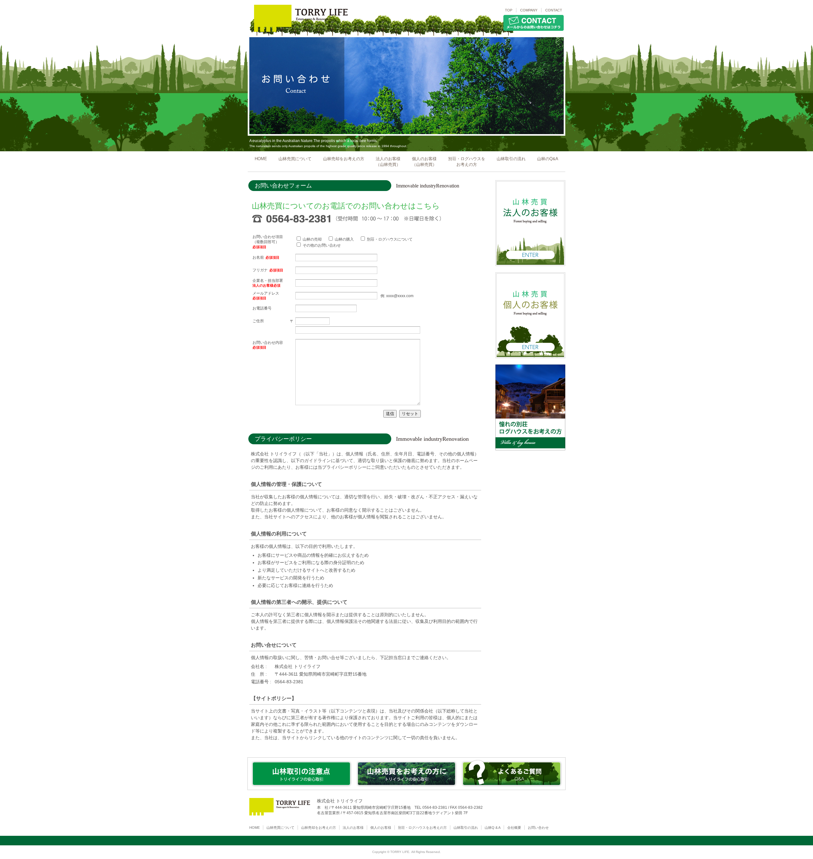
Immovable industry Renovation (296, 31)
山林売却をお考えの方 (343, 158)
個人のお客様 (380, 827)
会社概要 (514, 827)
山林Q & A (493, 827)
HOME (261, 158)
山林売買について (295, 158)
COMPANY (528, 10)
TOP (508, 10)
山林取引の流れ (511, 158)
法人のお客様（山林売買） (388, 161)
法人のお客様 (353, 827)
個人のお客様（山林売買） (424, 161)
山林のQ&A (547, 158)
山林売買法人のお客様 (530, 265)
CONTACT (553, 10)
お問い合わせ (538, 827)
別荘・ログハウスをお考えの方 (466, 161)
